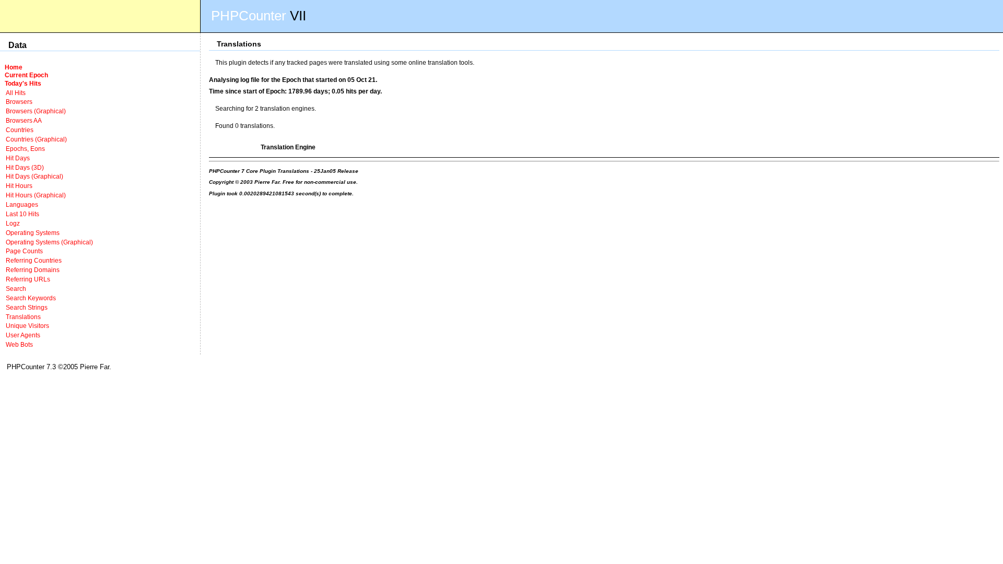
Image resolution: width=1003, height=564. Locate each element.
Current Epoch (26, 75)
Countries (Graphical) (36, 139)
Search (16, 288)
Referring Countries (34, 260)
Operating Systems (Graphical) (49, 242)
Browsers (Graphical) (36, 111)
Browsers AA (24, 120)
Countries (19, 129)
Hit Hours (19, 185)
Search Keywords (31, 298)
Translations (23, 316)
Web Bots (19, 344)
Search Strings (27, 307)
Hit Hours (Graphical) (36, 195)
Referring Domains (33, 269)
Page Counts (24, 251)
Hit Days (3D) (25, 167)
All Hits (16, 92)
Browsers (19, 101)
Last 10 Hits (22, 213)
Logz (13, 223)
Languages (22, 204)
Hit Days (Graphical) (34, 176)
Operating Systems (33, 232)
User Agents (23, 335)
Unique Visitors (27, 325)
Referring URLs (28, 279)
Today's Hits (23, 83)
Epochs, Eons (25, 148)
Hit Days (18, 158)
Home (13, 67)
